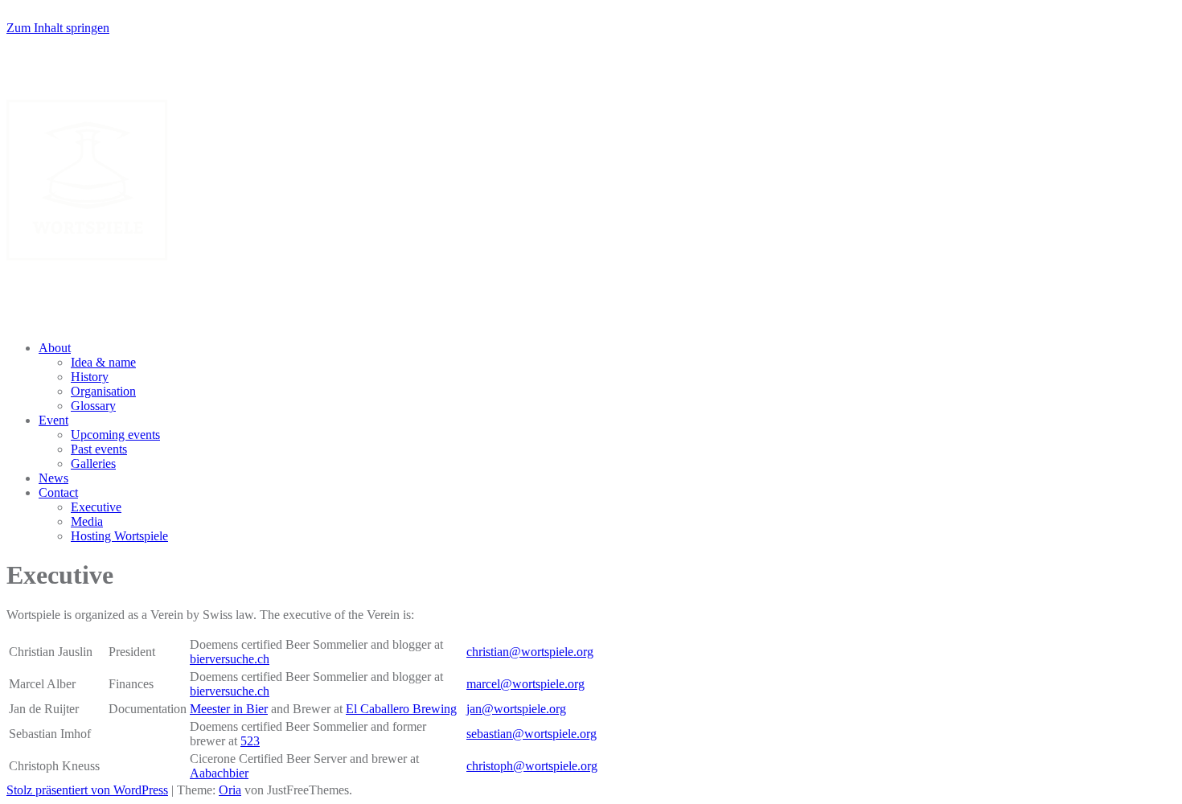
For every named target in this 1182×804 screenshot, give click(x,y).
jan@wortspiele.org (516, 709)
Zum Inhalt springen (57, 28)
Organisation (103, 391)
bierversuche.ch (229, 659)
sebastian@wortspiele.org (531, 733)
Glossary (93, 405)
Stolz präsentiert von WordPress (87, 790)
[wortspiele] (86, 256)
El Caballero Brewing (401, 709)
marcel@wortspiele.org (525, 684)
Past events (99, 449)
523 (250, 741)
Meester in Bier (229, 709)
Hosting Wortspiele (119, 536)
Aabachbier (219, 773)
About (55, 348)
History (90, 377)
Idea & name (103, 362)
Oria (230, 790)
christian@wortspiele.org (529, 651)
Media (87, 521)
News (53, 478)
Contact (58, 492)
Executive (96, 507)
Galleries (93, 463)
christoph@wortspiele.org (531, 766)
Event (53, 420)
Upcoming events (115, 434)
